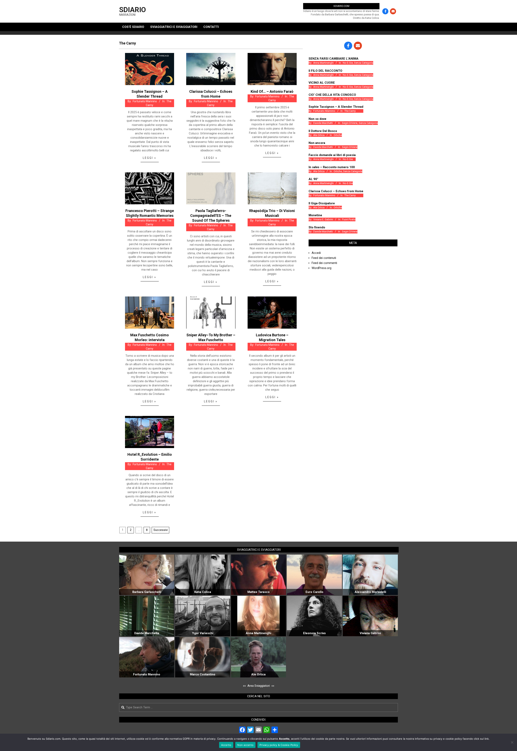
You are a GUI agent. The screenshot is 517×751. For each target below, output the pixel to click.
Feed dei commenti (324, 263)
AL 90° (313, 179)
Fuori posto (348, 219)
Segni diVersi (349, 122)
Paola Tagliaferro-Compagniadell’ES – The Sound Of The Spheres (210, 216)
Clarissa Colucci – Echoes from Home (336, 191)
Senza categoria (363, 62)
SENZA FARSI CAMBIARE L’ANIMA (333, 58)
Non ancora (317, 143)
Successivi (160, 530)
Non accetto (245, 745)
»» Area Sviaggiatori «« (258, 686)
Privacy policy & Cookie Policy (279, 745)
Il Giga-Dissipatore (322, 203)
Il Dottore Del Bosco (323, 131)
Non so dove (317, 119)
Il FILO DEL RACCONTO (325, 71)
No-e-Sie (348, 62)
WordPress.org (321, 268)
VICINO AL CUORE (322, 82)
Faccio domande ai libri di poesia (332, 155)
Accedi (316, 253)
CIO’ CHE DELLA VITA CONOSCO (332, 95)
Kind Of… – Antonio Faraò (272, 91)
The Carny (350, 110)
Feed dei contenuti (324, 258)
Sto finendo (317, 227)
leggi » (149, 157)
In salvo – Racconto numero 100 (332, 167)
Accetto (226, 745)
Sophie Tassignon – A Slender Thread (336, 107)
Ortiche (338, 135)
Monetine (315, 215)
